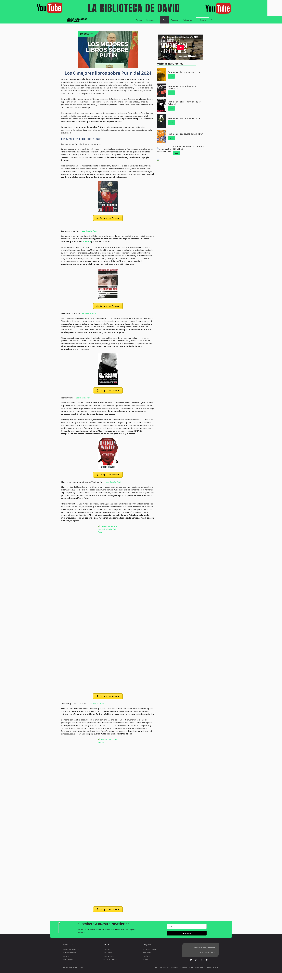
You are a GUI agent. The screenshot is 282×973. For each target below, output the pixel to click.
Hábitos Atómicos (69, 953)
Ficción (145, 959)
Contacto (158, 967)
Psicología (146, 956)
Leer (171, 76)
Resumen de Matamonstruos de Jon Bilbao (188, 147)
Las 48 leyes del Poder (71, 949)
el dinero (87, 241)
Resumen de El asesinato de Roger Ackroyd (184, 102)
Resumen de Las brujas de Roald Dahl (185, 133)
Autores (139, 20)
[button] (212, 19)
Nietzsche (106, 949)
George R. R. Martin (110, 959)
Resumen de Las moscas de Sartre (184, 118)
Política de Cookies (187, 967)
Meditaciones (68, 959)
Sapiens (66, 956)
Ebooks (203, 20)
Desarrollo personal (150, 949)
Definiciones (187, 20)
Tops (165, 20)
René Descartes (108, 956)
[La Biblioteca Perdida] (77, 19)
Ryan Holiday (107, 953)
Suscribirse (186, 933)
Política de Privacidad (170, 967)
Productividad (147, 953)
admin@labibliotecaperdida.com (204, 948)
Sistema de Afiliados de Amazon (207, 967)
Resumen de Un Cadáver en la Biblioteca (182, 87)
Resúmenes (150, 20)
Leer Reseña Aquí (89, 231)
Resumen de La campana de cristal (184, 72)
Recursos (174, 20)
